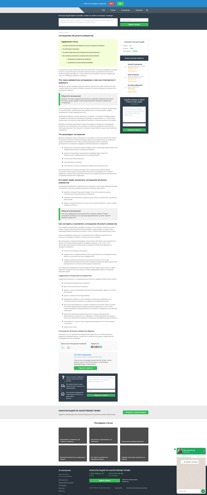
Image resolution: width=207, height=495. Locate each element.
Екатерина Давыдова (82, 355)
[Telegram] (101, 347)
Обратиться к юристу (101, 395)
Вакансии (62, 491)
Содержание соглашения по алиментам (79, 59)
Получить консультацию (135, 412)
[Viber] (96, 347)
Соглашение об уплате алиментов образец (80, 62)
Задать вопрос (134, 24)
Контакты (139, 10)
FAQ (103, 10)
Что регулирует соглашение (71, 49)
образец (100, 336)
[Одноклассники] (94, 347)
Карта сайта (118, 488)
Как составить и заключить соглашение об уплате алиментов (81, 55)
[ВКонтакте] (92, 347)
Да (120, 4)
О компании (125, 10)
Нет (111, 4)
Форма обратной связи (66, 482)
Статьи (113, 10)
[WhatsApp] (99, 347)
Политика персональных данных (136, 488)
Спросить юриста (85, 368)
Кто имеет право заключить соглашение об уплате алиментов (81, 52)
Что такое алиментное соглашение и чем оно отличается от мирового (83, 45)
